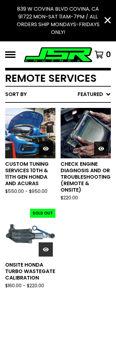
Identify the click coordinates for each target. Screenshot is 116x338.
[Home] (58, 55)
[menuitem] (58, 94)
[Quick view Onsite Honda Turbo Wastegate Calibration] (46, 249)
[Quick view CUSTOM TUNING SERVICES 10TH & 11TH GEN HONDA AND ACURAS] (46, 149)
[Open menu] (10, 54)
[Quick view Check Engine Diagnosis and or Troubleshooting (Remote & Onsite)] (101, 149)
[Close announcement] (107, 21)
